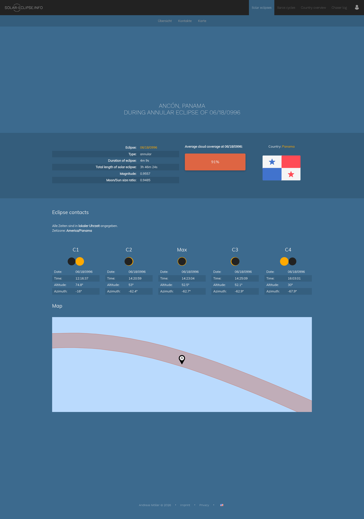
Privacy (204, 505)
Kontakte (185, 21)
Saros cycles (286, 7)
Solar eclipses (261, 7)
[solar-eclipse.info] (23, 7)
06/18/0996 (148, 147)
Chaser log (339, 7)
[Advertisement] (182, 58)
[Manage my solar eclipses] (357, 7)
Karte (202, 21)
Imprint (185, 505)
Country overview (313, 7)
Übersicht (165, 21)
